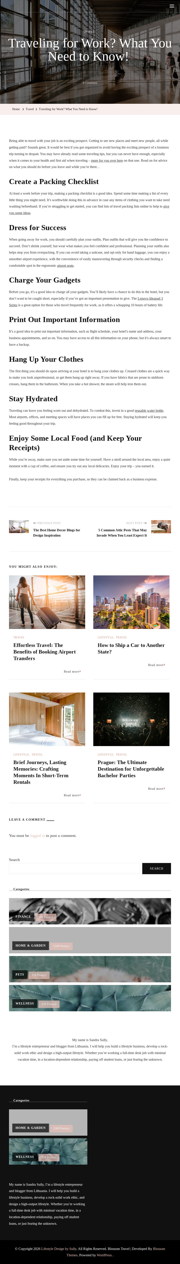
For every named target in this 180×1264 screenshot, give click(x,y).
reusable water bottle (149, 410)
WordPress (104, 1255)
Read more (71, 671)
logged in (37, 835)
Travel (89, 31)
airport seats (65, 265)
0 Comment (90, 83)
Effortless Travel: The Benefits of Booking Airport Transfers (44, 651)
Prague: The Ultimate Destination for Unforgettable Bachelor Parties (131, 768)
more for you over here (107, 160)
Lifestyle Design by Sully (58, 1249)
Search (14, 860)
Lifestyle (105, 637)
